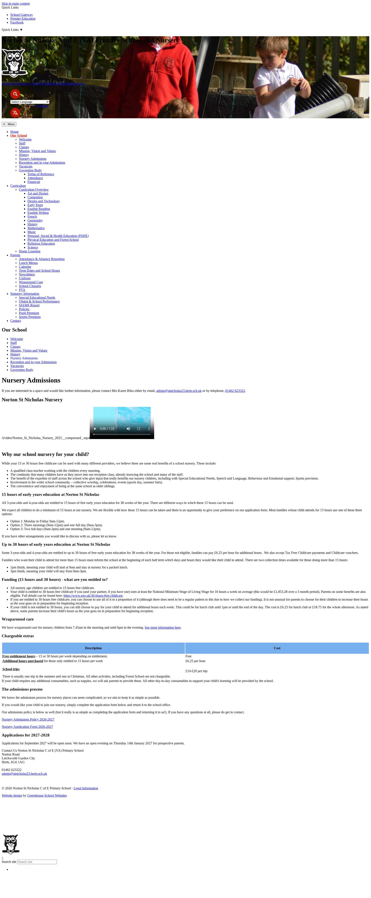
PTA (22, 290)
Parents (15, 255)
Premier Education (22, 18)
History (24, 155)
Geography (35, 220)
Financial (33, 182)
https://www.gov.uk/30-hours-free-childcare (93, 595)
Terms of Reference (40, 174)
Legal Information (86, 788)
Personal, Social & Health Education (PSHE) (58, 236)
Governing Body (30, 170)
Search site (9, 862)
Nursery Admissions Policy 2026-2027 (28, 719)
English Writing (38, 212)
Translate (42, 106)
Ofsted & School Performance (39, 301)
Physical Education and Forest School (53, 239)
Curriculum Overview (34, 189)
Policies (24, 309)
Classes (24, 147)
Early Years (35, 205)
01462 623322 (235, 391)
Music (31, 232)
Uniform (24, 278)
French (32, 216)
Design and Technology (43, 201)
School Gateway (21, 14)
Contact (15, 320)
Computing (35, 197)
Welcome (25, 139)
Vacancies (25, 166)
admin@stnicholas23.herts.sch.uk (179, 391)
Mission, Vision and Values (37, 151)
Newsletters (27, 274)
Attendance (35, 178)
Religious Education (41, 243)
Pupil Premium (29, 313)
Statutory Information (24, 293)
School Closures (30, 286)
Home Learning (29, 251)
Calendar (25, 266)
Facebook (17, 22)
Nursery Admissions (32, 158)
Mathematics (36, 228)
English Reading (38, 209)
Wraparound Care (31, 282)
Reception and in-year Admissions (42, 162)
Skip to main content (16, 3)
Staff (22, 143)
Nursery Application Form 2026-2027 (27, 727)
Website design (12, 795)
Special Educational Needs (37, 297)
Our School (18, 135)
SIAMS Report (29, 305)
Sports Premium (30, 317)
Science (32, 247)
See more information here (163, 627)
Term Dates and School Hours (39, 270)
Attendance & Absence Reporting (42, 259)
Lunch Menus (28, 263)
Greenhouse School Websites (47, 795)
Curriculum (18, 185)
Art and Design (37, 193)
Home (14, 131)
